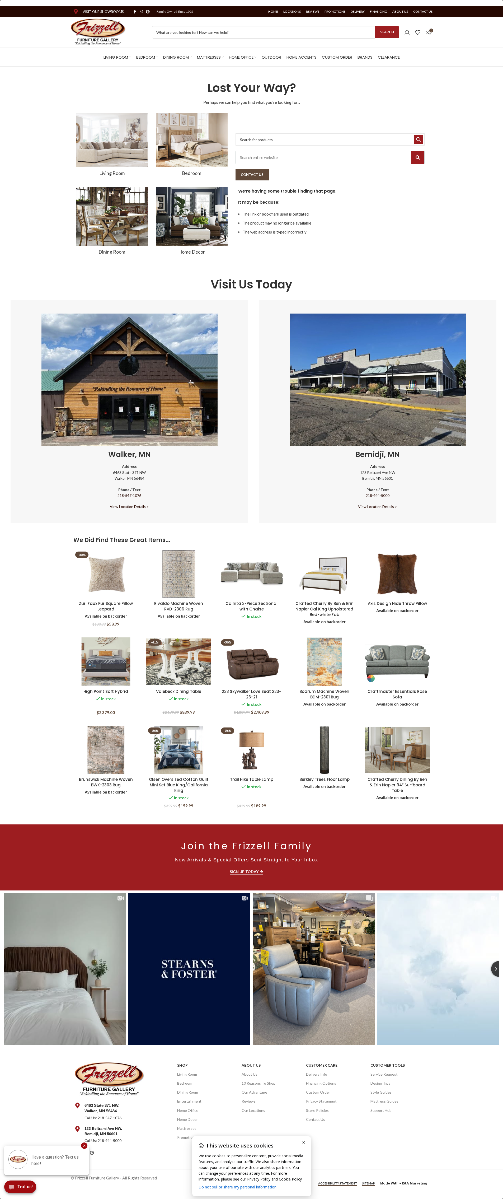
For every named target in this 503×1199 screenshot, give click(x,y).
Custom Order (318, 1092)
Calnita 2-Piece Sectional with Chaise (251, 606)
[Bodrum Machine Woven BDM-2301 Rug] (324, 661)
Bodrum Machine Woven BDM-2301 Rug (324, 694)
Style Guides (381, 1092)
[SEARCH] (418, 139)
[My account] (407, 32)
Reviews (249, 1101)
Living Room (187, 1074)
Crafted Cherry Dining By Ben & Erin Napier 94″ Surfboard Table (397, 785)
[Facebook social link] (135, 11)
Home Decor (187, 1119)
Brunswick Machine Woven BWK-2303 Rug (106, 782)
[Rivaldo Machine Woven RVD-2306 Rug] (178, 574)
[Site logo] (98, 31)
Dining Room (187, 1092)
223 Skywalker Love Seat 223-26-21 (251, 694)
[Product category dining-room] (112, 222)
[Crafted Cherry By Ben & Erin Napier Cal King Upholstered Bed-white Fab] (324, 574)
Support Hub (381, 1110)
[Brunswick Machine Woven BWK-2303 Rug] (105, 750)
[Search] (417, 157)
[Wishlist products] (417, 32)
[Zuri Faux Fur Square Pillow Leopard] (105, 574)
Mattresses (186, 1128)
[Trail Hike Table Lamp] (251, 750)
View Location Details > (129, 506)
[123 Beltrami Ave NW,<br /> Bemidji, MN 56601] (78, 1129)
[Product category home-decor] (192, 222)
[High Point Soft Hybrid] (105, 661)
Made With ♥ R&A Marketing (403, 1183)
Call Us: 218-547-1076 (102, 1118)
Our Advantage (254, 1092)
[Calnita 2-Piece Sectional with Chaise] (251, 574)
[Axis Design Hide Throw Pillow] (397, 574)
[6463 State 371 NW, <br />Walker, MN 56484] (78, 1105)
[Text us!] (20, 1188)
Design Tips (380, 1083)
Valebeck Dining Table (178, 691)
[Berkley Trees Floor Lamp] (324, 750)
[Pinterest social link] (147, 11)
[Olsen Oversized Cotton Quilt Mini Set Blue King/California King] (178, 750)
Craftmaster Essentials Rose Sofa (397, 694)
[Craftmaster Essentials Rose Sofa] (397, 661)
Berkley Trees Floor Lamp (324, 779)
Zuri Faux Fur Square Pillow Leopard (106, 606)
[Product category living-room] (112, 146)
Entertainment (189, 1101)
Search (387, 32)
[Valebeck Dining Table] (178, 661)
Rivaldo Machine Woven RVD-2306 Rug (178, 606)
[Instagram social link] (141, 11)
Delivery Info (316, 1074)
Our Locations (253, 1110)
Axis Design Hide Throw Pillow (397, 603)
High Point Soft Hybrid (105, 691)
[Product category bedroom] (192, 146)
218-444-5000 (377, 495)
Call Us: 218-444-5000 (102, 1140)
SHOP (182, 1065)
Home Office (187, 1110)
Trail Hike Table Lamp (251, 779)
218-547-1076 (129, 495)
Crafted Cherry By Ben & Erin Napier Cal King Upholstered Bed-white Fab (324, 609)
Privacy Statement (321, 1101)
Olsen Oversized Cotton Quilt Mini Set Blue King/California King (179, 785)
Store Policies (317, 1110)
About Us (251, 1065)
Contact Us (315, 1119)
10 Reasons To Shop (258, 1083)
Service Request (384, 1074)
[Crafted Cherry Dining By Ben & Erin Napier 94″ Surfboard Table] (397, 750)
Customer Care (321, 1065)
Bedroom (184, 1083)
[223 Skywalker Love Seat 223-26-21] (251, 661)
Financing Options (321, 1083)
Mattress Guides (384, 1101)
